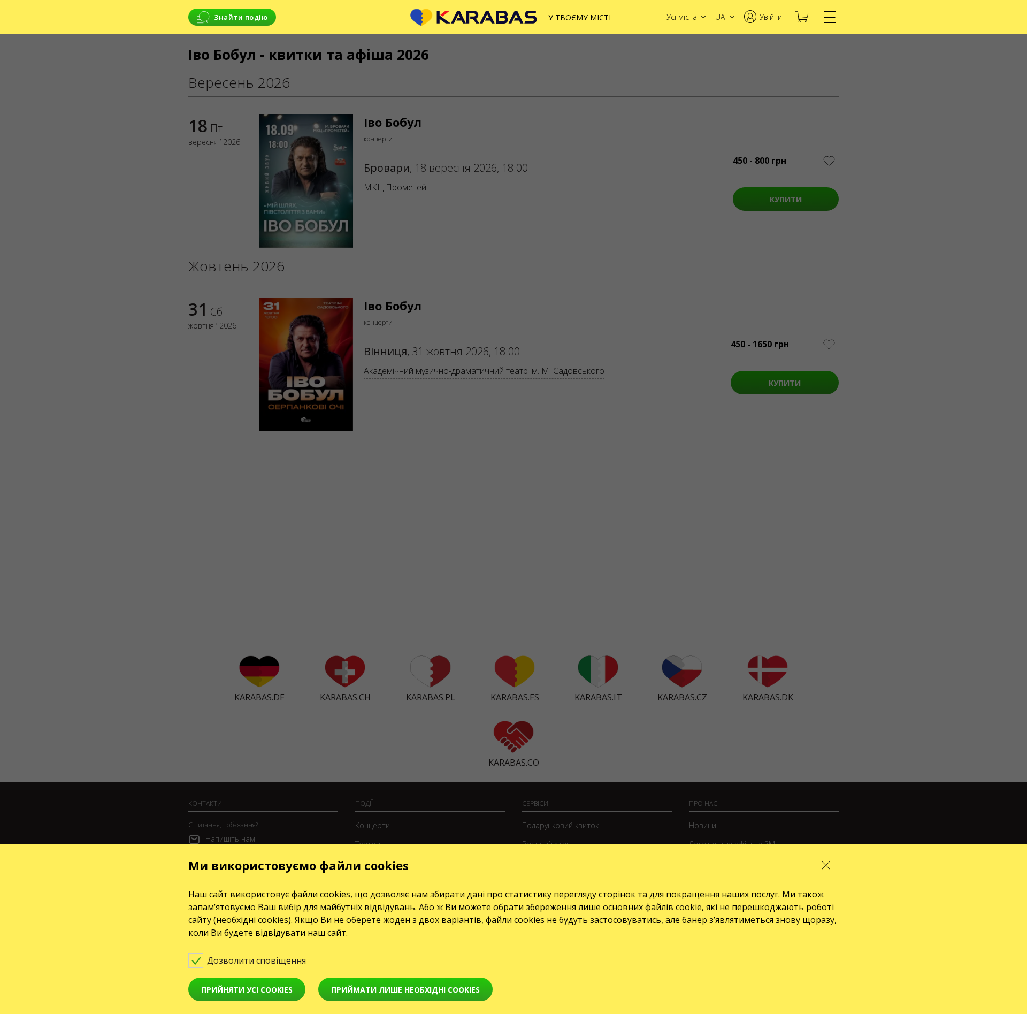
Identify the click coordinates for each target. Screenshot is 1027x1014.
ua (720, 17)
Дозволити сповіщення (257, 960)
